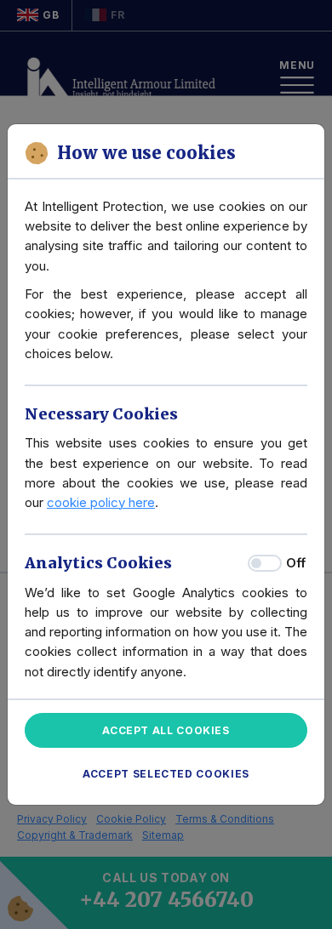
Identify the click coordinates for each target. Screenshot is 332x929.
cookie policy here (101, 502)
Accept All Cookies (166, 730)
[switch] (265, 563)
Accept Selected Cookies (166, 773)
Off (296, 563)
